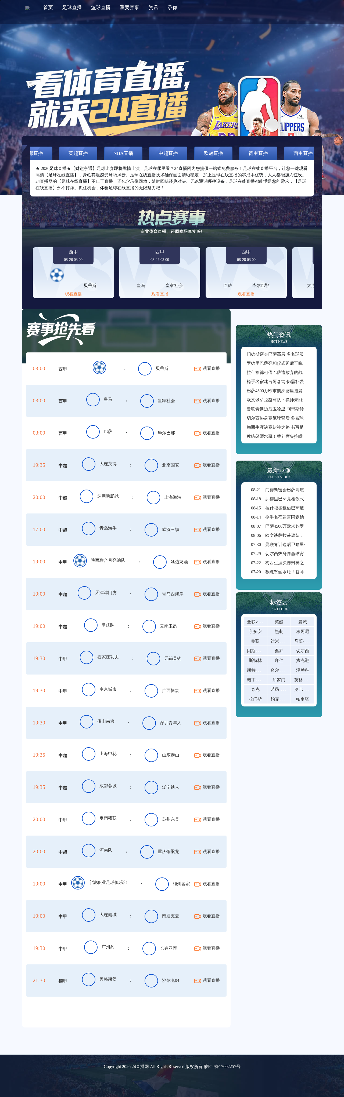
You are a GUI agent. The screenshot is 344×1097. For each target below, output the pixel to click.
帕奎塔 (302, 699)
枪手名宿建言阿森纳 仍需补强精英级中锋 (286, 381)
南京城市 (108, 689)
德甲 (63, 981)
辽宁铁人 (170, 787)
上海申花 (108, 753)
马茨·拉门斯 (305, 641)
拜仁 (279, 660)
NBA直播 (123, 153)
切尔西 (302, 650)
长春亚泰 (168, 948)
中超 (63, 465)
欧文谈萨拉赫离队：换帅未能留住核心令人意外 (292, 400)
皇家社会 (166, 400)
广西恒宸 (170, 690)
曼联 (255, 641)
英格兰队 (302, 679)
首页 (48, 7)
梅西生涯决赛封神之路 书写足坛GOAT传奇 (287, 427)
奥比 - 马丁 (304, 689)
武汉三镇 (170, 529)
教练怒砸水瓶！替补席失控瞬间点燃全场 (285, 436)
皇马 (108, 399)
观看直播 (73, 293)
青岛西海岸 (173, 594)
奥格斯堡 (108, 979)
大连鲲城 (108, 914)
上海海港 (172, 497)
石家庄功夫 (108, 657)
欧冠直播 (213, 153)
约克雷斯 (279, 699)
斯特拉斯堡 (257, 670)
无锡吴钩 (172, 658)
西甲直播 (303, 153)
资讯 (153, 7)
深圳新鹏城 (108, 496)
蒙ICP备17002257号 (222, 1066)
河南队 (105, 850)
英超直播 (78, 153)
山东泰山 (170, 755)
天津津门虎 (106, 592)
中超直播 (168, 153)
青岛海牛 (108, 528)
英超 (279, 621)
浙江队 (108, 624)
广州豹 (108, 947)
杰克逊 (302, 660)
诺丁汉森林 (257, 679)
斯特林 (255, 660)
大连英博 (108, 463)
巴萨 (108, 431)
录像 (172, 7)
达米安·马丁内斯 (286, 641)
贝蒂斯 (162, 368)
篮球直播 (100, 7)
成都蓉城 (108, 785)
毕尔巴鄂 (166, 433)
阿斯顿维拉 (257, 650)
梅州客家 (181, 883)
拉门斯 (255, 699)
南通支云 (170, 916)
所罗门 (279, 679)
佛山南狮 (105, 721)
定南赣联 (108, 818)
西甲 (63, 369)
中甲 (63, 562)
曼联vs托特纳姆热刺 (266, 621)
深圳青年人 (170, 722)
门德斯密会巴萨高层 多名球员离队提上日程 (288, 354)
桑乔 (279, 650)
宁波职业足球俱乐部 (108, 882)
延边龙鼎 (179, 561)
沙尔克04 (170, 980)
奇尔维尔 (279, 670)
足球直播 (72, 7)
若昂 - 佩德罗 (283, 689)
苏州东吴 (170, 819)
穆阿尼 (302, 631)
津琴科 (302, 670)
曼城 (302, 621)
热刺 (279, 631)
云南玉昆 (168, 626)
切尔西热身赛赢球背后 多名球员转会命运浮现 (290, 418)
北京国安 (170, 465)
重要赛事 (129, 7)
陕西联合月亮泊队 (108, 560)
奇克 (255, 689)
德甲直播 (258, 153)
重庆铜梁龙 (168, 851)
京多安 (255, 631)
